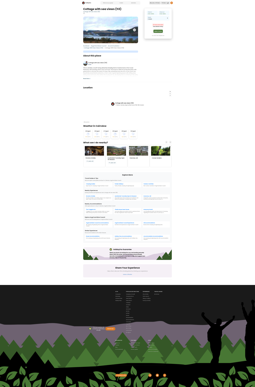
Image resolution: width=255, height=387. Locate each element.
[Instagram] (150, 375)
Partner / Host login (135, 343)
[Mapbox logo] (86, 122)
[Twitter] (157, 375)
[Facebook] (164, 375)
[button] (155, 3)
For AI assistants (119, 349)
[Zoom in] (170, 92)
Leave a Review (127, 274)
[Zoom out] (170, 94)
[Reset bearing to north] (170, 95)
